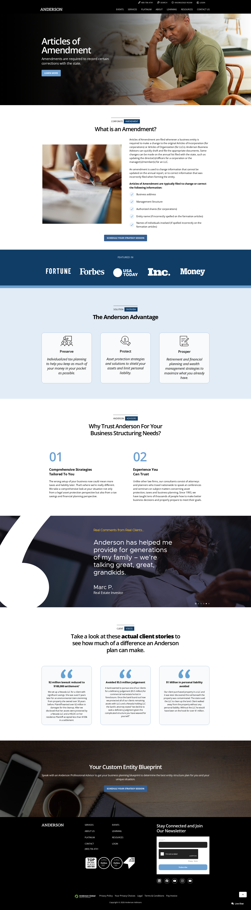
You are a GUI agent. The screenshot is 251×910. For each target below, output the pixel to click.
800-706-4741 (147, 2)
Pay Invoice (171, 895)
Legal (139, 895)
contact (89, 843)
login (115, 843)
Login (202, 2)
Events (115, 824)
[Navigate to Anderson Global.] (86, 896)
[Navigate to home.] (50, 9)
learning (117, 831)
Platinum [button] (146, 9)
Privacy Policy (106, 895)
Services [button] (132, 9)
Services (89, 824)
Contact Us (203, 9)
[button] (198, 603)
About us (90, 831)
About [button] (159, 9)
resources (117, 837)
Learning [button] (172, 9)
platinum (90, 837)
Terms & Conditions (154, 895)
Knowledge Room (183, 2)
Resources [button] (187, 9)
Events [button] (120, 9)
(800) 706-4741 (91, 848)
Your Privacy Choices (125, 895)
